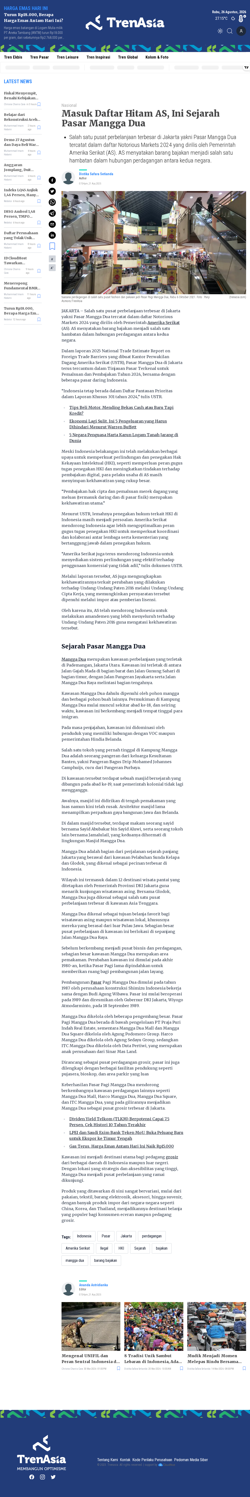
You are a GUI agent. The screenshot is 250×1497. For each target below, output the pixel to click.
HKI (121, 1248)
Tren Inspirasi (98, 57)
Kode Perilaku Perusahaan (152, 1459)
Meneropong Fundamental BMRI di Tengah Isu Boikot (22, 288)
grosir (172, 1156)
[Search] (231, 31)
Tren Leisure (68, 57)
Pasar (96, 982)
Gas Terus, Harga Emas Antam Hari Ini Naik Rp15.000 (121, 1146)
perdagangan (152, 1236)
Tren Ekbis (13, 57)
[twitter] (52, 191)
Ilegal (104, 1248)
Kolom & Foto (157, 57)
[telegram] (52, 213)
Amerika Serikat (163, 322)
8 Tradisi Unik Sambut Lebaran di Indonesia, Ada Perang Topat (151, 1359)
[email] (52, 224)
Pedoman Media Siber (191, 1459)
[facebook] (52, 180)
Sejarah (140, 1248)
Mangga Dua (74, 659)
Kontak (125, 1459)
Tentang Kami (107, 1459)
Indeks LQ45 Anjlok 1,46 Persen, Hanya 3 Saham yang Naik (21, 195)
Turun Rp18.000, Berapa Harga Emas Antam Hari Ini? (22, 313)
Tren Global (128, 57)
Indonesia (84, 1236)
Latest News (18, 81)
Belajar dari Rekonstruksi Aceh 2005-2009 (20, 119)
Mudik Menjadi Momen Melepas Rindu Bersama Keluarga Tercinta (212, 1359)
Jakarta (126, 1236)
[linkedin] (52, 235)
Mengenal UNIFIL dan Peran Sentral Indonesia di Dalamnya (90, 1359)
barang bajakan (105, 1260)
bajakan (161, 1248)
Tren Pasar (39, 57)
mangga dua (75, 1260)
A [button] (52, 259)
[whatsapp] (52, 202)
